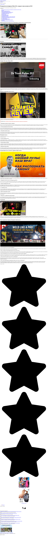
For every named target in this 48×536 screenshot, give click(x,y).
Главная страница (2, 4)
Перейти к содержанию (3, 0)
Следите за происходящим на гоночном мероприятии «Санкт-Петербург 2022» (9, 515)
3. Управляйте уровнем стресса (5, 13)
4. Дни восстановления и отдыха (6, 19)
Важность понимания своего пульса (6, 11)
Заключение (3, 20)
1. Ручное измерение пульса (5, 14)
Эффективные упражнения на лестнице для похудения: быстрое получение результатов (10, 511)
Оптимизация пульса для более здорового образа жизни (8, 16)
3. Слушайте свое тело (4, 18)
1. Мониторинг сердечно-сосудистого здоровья (7, 12)
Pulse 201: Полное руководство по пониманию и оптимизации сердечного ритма (11, 9)
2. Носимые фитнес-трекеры (5, 15)
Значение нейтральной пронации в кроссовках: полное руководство (8, 513)
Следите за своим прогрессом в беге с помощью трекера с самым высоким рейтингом (10, 517)
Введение (3, 10)
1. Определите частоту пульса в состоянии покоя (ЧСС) (8, 17)
